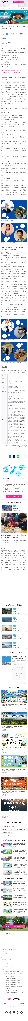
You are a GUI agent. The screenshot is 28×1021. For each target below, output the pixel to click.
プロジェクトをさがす (7, 938)
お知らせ (4, 961)
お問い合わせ (12, 1006)
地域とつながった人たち (7, 944)
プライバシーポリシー (14, 1003)
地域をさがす (5, 940)
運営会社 (17, 1006)
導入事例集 (4, 953)
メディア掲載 (5, 963)
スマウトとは (5, 936)
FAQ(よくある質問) (6, 959)
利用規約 (6, 1003)
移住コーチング (5, 945)
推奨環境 (22, 1003)
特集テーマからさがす (7, 942)
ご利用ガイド (5, 951)
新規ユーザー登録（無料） (14, 926)
